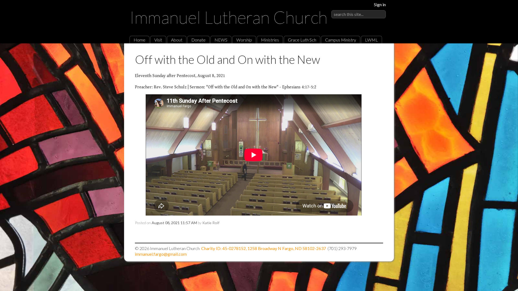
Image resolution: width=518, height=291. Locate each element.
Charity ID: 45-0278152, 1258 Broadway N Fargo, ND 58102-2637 (263, 248)
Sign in (380, 4)
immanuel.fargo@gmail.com (161, 254)
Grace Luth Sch (302, 39)
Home (139, 39)
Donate (198, 39)
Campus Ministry (340, 39)
